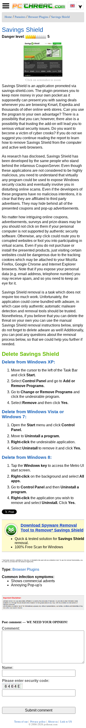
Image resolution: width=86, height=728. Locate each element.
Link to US (66, 721)
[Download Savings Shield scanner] (11, 530)
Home (8, 17)
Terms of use (21, 721)
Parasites (20, 17)
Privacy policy (38, 721)
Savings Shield (60, 17)
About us (53, 721)
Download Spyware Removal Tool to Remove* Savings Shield (52, 527)
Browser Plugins (38, 17)
